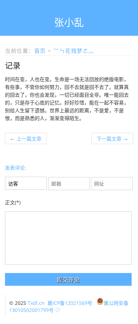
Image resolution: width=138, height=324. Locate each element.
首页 (40, 50)
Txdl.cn (36, 303)
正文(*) (13, 202)
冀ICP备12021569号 (69, 303)
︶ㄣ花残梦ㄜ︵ (73, 50)
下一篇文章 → (112, 138)
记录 (13, 65)
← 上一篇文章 (25, 138)
